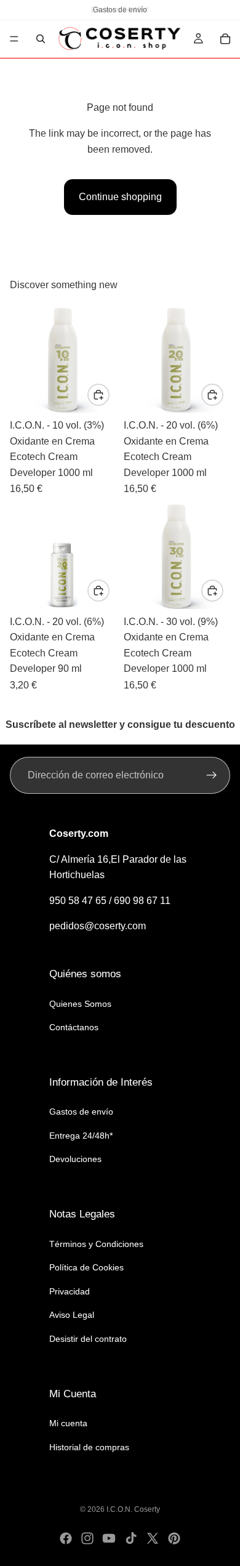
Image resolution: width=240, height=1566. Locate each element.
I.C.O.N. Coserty (133, 1509)
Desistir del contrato (88, 1339)
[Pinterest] (174, 1538)
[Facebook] (65, 1538)
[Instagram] (87, 1538)
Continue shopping (120, 197)
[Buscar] (40, 38)
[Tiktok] (131, 1538)
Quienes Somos (80, 1004)
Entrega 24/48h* (81, 1135)
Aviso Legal (71, 1315)
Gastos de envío (81, 1111)
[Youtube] (109, 1538)
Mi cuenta (68, 1423)
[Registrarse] (212, 775)
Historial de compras (89, 1447)
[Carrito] (225, 38)
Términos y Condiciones (96, 1244)
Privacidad (69, 1291)
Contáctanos (73, 1027)
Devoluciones (75, 1159)
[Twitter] (152, 1538)
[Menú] (14, 39)
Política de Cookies (86, 1267)
